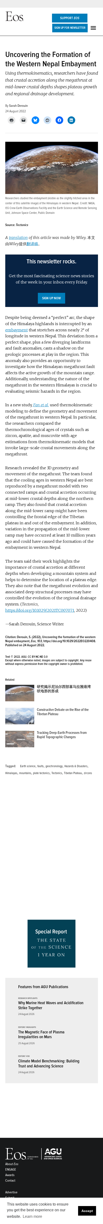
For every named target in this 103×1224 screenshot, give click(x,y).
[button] (51, 281)
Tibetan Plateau (73, 773)
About (11, 1164)
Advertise (11, 1192)
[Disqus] (51, 849)
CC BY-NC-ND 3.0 (38, 657)
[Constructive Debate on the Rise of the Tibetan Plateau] (19, 717)
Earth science (27, 766)
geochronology (54, 766)
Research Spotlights (27, 998)
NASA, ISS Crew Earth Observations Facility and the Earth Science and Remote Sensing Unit (51, 208)
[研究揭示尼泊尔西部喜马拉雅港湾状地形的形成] (19, 694)
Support (69, 18)
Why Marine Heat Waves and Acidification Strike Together (50, 1005)
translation (18, 237)
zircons (88, 773)
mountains (25, 773)
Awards (10, 1175)
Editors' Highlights (27, 1027)
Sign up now (51, 298)
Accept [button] (87, 1211)
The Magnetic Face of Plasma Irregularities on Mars (41, 1035)
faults (40, 766)
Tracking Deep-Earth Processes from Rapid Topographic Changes (62, 735)
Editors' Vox (24, 1056)
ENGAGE (10, 1169)
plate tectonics (41, 773)
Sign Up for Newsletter (70, 28)
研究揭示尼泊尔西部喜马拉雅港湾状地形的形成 (64, 689)
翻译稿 (32, 243)
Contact (10, 1181)
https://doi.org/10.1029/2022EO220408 (69, 641)
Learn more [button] (32, 1216)
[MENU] (94, 27)
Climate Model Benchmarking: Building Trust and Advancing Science (49, 1064)
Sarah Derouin (18, 106)
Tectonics (57, 773)
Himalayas (11, 773)
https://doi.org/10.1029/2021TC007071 (39, 610)
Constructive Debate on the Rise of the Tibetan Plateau (63, 712)
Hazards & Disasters (75, 766)
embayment (16, 330)
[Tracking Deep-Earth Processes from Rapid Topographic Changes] (19, 740)
